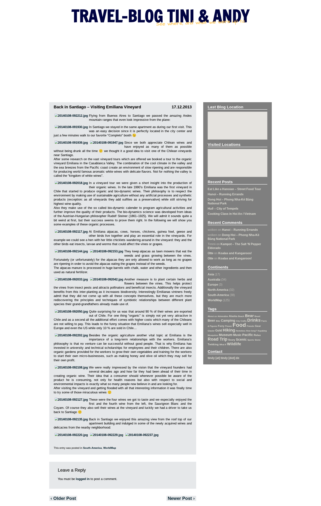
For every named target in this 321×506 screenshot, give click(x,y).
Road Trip (217, 339)
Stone (257, 340)
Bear (249, 315)
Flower (228, 326)
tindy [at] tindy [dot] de (223, 358)
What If (222, 344)
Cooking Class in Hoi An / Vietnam (232, 213)
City (238, 321)
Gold (218, 330)
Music (237, 335)
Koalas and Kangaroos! (235, 253)
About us (212, 316)
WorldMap (215, 300)
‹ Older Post (63, 498)
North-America (218, 289)
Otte (210, 253)
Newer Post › (181, 498)
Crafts (244, 321)
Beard (257, 316)
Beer (211, 320)
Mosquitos (213, 335)
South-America (218, 295)
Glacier (211, 331)
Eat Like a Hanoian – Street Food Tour (234, 189)
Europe (213, 284)
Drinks (254, 320)
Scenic (241, 339)
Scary (231, 339)
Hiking (229, 330)
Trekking (213, 344)
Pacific (247, 335)
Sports (250, 340)
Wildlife (234, 344)
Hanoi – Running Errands (226, 194)
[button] (238, 124)
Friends (250, 326)
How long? (251, 331)
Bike (218, 321)
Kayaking (262, 331)
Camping (228, 320)
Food (239, 325)
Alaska (233, 316)
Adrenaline (223, 316)
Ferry (221, 325)
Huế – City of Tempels (223, 208)
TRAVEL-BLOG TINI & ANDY (160, 16)
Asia (211, 274)
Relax (257, 335)
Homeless (240, 331)
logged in (83, 479)
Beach (241, 316)
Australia (214, 279)
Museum (225, 335)
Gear (258, 325)
